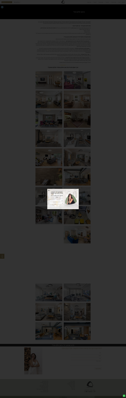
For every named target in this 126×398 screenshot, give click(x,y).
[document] (63, 199)
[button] (48, 190)
